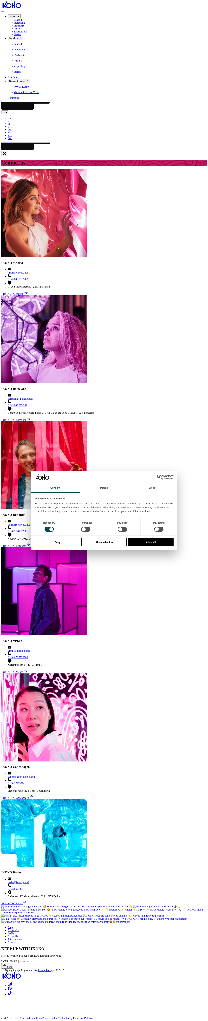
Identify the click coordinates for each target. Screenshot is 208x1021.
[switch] (85, 529)
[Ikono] (11, 977)
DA (10, 138)
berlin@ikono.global (18, 882)
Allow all (151, 542)
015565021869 (15, 888)
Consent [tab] (55, 487)
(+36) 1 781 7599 (17, 531)
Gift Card (13, 77)
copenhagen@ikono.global (21, 776)
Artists (11, 942)
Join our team (15, 939)
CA (10, 126)
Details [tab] (104, 487)
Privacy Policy (45, 970)
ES (9, 117)
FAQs (11, 933)
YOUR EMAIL (9, 961)
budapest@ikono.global (20, 524)
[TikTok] (10, 994)
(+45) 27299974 (16, 783)
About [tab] (152, 487)
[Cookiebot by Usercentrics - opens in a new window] (159, 477)
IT (9, 123)
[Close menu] (4, 153)
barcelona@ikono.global (20, 398)
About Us (13, 936)
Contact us (13, 97)
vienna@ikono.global (19, 650)
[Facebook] (10, 989)
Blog (10, 927)
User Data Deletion (83, 1018)
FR (9, 132)
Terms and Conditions (30, 1018)
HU (10, 135)
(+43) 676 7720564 (18, 657)
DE (9, 129)
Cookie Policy (65, 1018)
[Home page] (11, 7)
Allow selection (104, 542)
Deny (57, 542)
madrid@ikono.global (19, 272)
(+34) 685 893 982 (17, 405)
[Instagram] (10, 985)
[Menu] (2, 11)
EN (9, 120)
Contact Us (13, 930)
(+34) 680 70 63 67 (18, 279)
